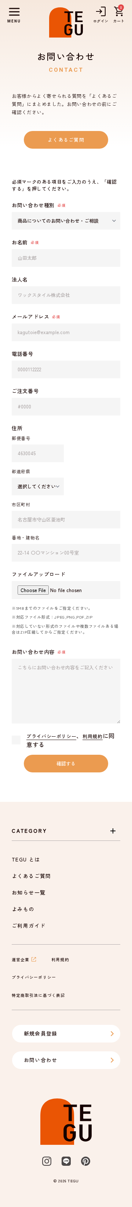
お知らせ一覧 (28, 892)
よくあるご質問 (66, 139)
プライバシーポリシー (51, 736)
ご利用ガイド (28, 925)
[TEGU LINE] (66, 1161)
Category (29, 830)
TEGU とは (26, 859)
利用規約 (92, 736)
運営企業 (20, 959)
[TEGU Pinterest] (85, 1161)
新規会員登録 (41, 1033)
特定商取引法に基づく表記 (38, 995)
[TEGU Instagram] (46, 1161)
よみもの (23, 909)
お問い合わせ (41, 1059)
